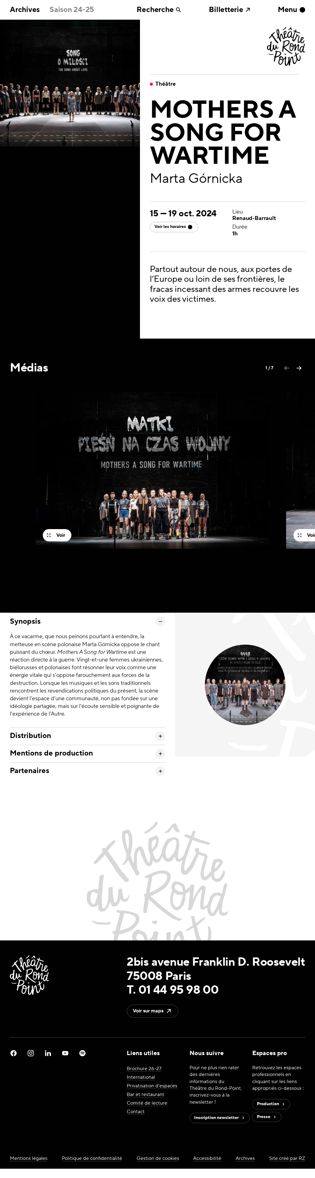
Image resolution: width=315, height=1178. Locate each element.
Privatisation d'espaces (152, 1086)
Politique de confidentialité (92, 1158)
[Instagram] (30, 1053)
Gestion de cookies (158, 1158)
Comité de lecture (147, 1103)
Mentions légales (28, 1158)
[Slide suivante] (299, 368)
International (141, 1077)
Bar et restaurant (145, 1094)
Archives (25, 10)
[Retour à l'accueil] (286, 47)
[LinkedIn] (48, 1053)
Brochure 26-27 (144, 1069)
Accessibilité (207, 1158)
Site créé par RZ (287, 1158)
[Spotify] (82, 1053)
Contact (136, 1112)
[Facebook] (13, 1053)
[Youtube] (65, 1053)
